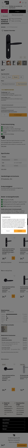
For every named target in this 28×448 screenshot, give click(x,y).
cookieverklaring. (20, 227)
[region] (14, 224)
